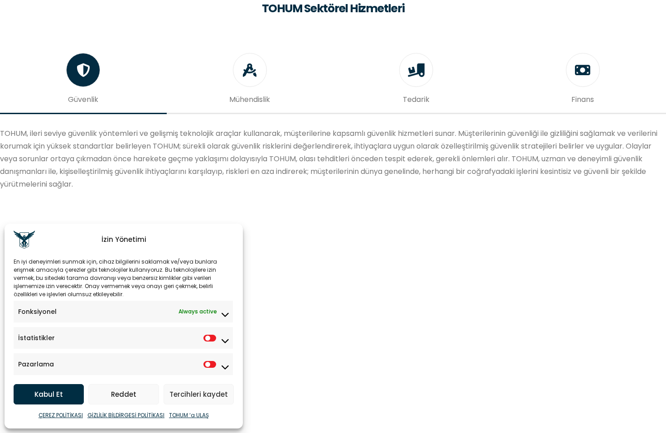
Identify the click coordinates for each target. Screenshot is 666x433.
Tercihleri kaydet (198, 394)
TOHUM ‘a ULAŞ (189, 415)
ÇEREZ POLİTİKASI (61, 415)
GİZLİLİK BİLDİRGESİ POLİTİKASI (125, 415)
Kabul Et (48, 394)
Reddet (123, 394)
